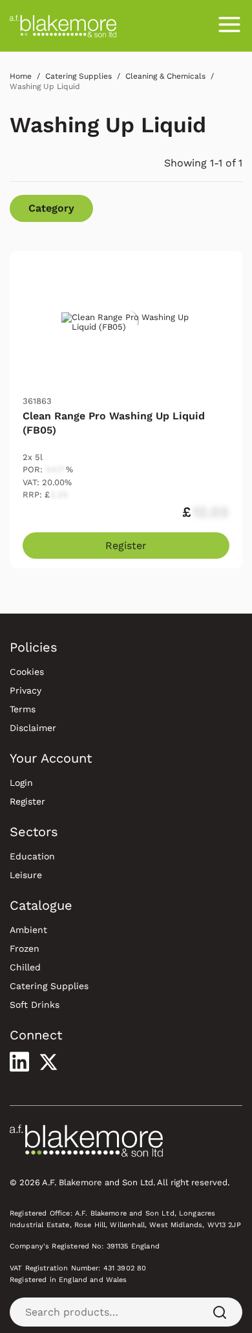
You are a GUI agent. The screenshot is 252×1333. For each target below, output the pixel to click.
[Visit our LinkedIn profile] (19, 1061)
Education (32, 856)
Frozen (24, 948)
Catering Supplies (49, 986)
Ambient (28, 930)
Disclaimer (33, 728)
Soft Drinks (34, 1004)
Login (21, 782)
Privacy (25, 690)
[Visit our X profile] (48, 1062)
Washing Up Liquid (108, 124)
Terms (23, 709)
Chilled (25, 967)
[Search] (219, 1312)
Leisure (26, 875)
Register (126, 545)
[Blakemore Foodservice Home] (63, 26)
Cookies (27, 671)
